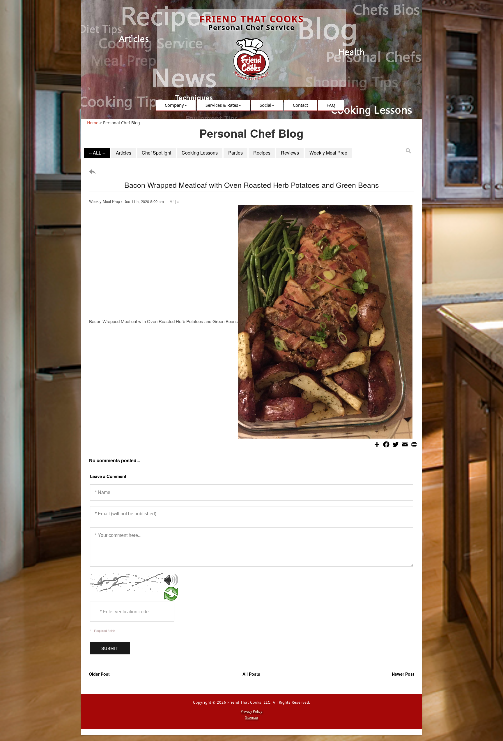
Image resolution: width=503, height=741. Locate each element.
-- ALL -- (97, 152)
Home (92, 122)
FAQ (331, 105)
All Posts (251, 674)
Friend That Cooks (251, 19)
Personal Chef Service (251, 27)
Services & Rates (222, 105)
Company (174, 105)
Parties (235, 152)
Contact (300, 105)
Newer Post (403, 674)
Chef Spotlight (156, 152)
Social (265, 105)
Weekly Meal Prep (328, 152)
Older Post (99, 674)
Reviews (290, 152)
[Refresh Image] (171, 597)
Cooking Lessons (200, 152)
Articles (123, 152)
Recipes (261, 152)
